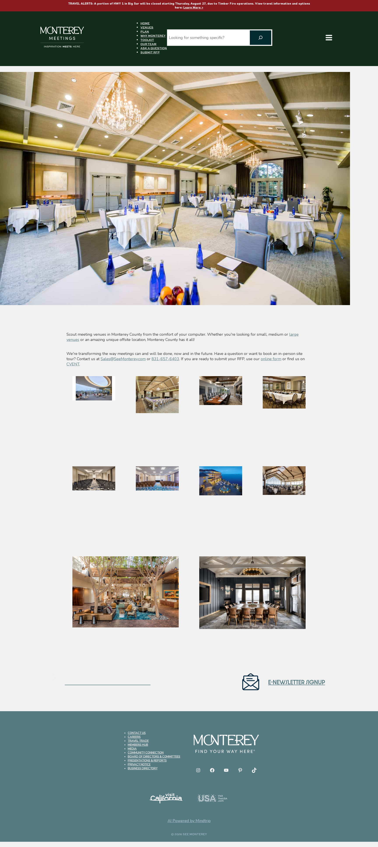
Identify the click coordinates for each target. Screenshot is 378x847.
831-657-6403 (165, 359)
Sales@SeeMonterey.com (123, 359)
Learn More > (193, 8)
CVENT (72, 364)
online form (271, 359)
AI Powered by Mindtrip (189, 820)
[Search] (260, 37)
